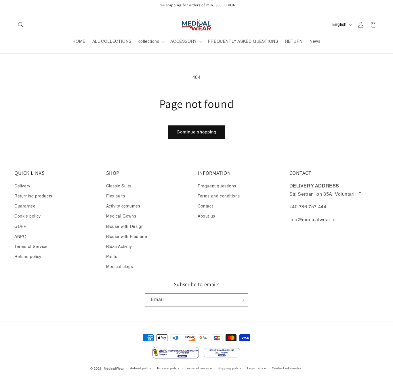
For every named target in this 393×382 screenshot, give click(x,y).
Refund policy (27, 257)
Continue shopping (196, 132)
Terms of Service (31, 247)
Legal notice (256, 368)
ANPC (20, 237)
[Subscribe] (241, 300)
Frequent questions (217, 186)
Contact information (287, 368)
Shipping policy (229, 368)
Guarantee (24, 206)
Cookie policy (27, 216)
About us (206, 216)
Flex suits (115, 196)
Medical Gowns (121, 216)
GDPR (20, 227)
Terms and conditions (219, 196)
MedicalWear (114, 369)
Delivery (22, 186)
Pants (111, 257)
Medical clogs (119, 267)
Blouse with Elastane (126, 237)
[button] (20, 24)
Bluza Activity (119, 247)
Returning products (33, 196)
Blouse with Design (125, 227)
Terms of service (198, 368)
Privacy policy (168, 368)
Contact (205, 206)
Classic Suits (118, 186)
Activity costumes (123, 206)
